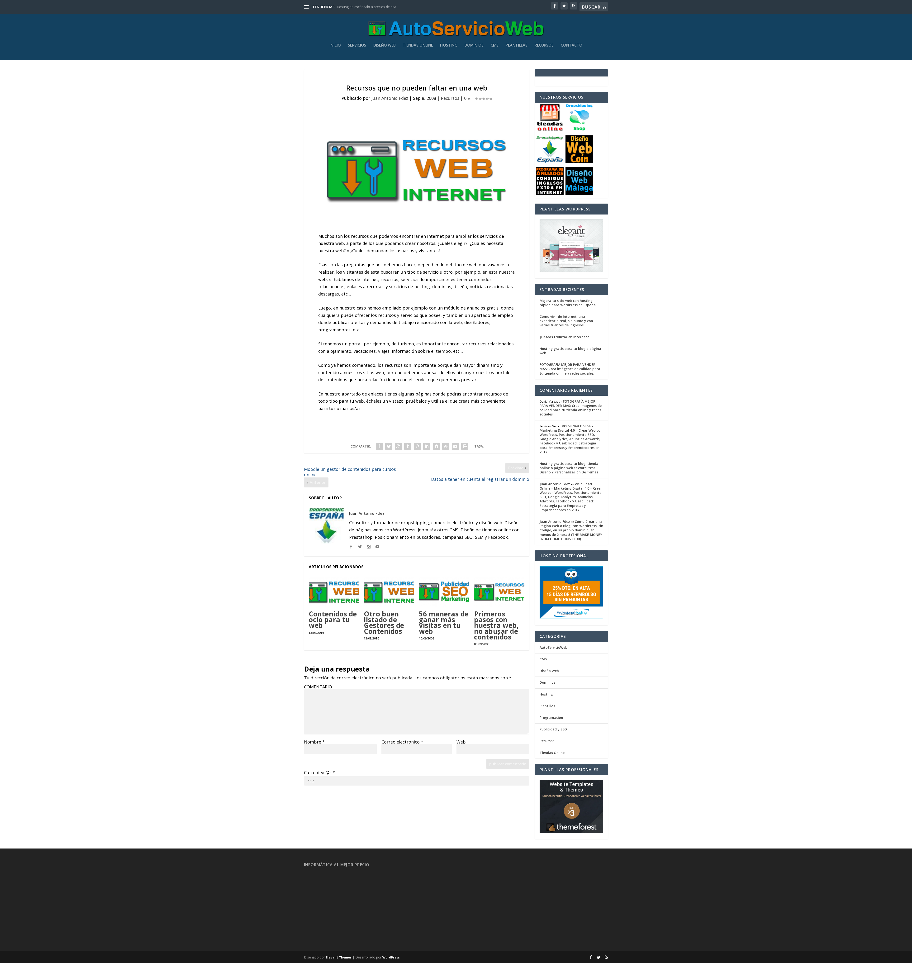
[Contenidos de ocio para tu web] (334, 592)
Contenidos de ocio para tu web (333, 619)
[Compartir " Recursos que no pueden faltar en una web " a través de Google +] (398, 446)
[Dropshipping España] (550, 162)
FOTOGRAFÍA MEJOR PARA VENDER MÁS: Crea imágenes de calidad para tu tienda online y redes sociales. (570, 368)
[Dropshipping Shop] (579, 130)
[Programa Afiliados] (550, 193)
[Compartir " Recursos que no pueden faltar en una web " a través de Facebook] (379, 446)
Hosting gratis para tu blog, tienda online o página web (569, 465)
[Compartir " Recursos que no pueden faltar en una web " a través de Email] (455, 446)
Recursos (544, 45)
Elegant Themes (339, 957)
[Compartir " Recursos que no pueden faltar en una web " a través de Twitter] (389, 446)
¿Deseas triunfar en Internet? (564, 337)
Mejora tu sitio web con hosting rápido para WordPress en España (568, 302)
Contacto (571, 45)
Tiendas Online (418, 45)
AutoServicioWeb (553, 647)
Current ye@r (319, 772)
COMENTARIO (318, 687)
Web (461, 742)
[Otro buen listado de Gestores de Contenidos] (389, 592)
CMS (495, 45)
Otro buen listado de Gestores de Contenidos (384, 622)
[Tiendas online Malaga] (550, 130)
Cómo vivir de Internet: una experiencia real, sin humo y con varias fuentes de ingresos (566, 320)
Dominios (474, 45)
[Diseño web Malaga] (579, 193)
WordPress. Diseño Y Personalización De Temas (569, 470)
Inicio (335, 45)
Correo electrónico (402, 742)
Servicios (357, 45)
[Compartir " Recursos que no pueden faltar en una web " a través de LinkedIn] (427, 446)
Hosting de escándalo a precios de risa (366, 7)
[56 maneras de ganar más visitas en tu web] (444, 592)
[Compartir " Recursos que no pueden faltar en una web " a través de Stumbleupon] (446, 446)
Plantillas (516, 45)
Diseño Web (384, 45)
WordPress (391, 957)
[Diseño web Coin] (579, 162)
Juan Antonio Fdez (389, 98)
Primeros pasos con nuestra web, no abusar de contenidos (496, 625)
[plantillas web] (571, 831)
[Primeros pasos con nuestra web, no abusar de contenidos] (499, 592)
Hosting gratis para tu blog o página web (570, 350)
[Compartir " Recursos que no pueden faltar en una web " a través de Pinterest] (417, 446)
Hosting (448, 45)
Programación (551, 717)
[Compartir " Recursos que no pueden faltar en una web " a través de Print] (465, 446)
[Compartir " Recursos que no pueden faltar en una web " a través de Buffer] (436, 446)
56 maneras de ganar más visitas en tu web (444, 622)
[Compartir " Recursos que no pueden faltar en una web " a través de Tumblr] (408, 446)
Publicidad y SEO (553, 729)
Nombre (314, 742)
